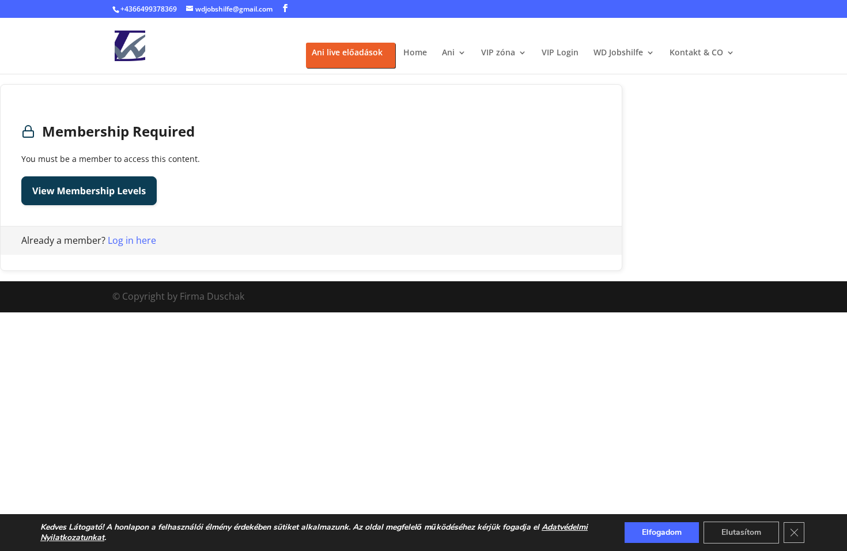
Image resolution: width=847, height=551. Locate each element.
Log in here (132, 240)
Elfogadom (662, 532)
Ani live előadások (347, 53)
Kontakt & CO (696, 53)
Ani (448, 53)
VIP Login (560, 53)
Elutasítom (741, 532)
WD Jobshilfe (618, 53)
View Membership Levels (89, 190)
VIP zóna (498, 53)
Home (415, 53)
